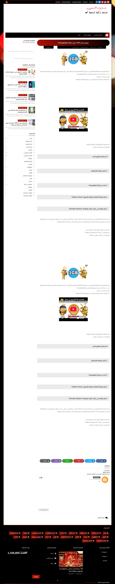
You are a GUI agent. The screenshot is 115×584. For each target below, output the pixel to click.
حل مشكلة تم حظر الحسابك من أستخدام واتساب (17, 111)
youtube (105, 560)
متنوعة (18, 187)
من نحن (91, 2)
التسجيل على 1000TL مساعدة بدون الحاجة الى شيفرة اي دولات (16, 124)
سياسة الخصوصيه (77, 2)
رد (39, 477)
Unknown (96, 477)
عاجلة (18, 181)
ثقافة (18, 173)
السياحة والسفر (18, 161)
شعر (18, 178)
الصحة (18, 164)
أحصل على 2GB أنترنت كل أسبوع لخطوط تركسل (17, 85)
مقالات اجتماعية (18, 193)
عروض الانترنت (87, 35)
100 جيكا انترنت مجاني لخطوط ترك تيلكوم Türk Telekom (71, 570)
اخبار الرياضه (18, 144)
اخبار (79, 35)
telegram (104, 556)
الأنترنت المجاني (75, 47)
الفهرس (85, 2)
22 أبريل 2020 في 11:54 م (94, 479)
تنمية (18, 170)
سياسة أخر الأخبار (18, 176)
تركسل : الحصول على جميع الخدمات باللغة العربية (16, 73)
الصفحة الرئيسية (84, 47)
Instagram (104, 552)
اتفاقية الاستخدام (66, 2)
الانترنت (18, 150)
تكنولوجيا (18, 167)
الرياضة (18, 158)
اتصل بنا (58, 2)
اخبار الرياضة (18, 141)
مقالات (18, 190)
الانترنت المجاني (98, 35)
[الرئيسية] (107, 35)
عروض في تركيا (18, 184)
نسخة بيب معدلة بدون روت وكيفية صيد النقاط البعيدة (16, 98)
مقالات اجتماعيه (18, 196)
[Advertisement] (38, 18)
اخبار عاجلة (18, 147)
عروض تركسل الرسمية (90, 582)
